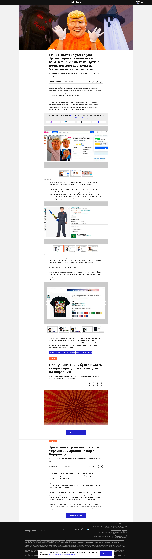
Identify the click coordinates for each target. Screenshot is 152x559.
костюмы (83, 352)
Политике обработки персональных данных (62, 554)
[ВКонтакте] (82, 529)
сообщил (79, 476)
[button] (9, 3)
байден (51, 352)
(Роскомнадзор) (96, 526)
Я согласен (106, 553)
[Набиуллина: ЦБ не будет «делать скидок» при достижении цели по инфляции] (89, 384)
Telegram (78, 118)
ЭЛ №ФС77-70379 (115, 526)
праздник (72, 352)
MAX (71, 116)
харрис (58, 352)
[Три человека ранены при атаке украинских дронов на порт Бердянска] (89, 466)
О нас (65, 529)
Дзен (83, 118)
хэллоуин (65, 352)
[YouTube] (79, 529)
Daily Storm (76, 2)
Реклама (66, 533)
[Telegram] (75, 529)
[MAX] (88, 529)
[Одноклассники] (85, 529)
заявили (66, 495)
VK (88, 118)
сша (77, 352)
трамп (89, 352)
